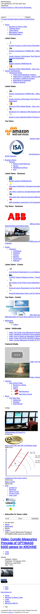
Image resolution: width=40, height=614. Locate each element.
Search (7, 601)
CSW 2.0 (10, 612)
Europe (15, 166)
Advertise (12, 490)
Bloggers (16, 402)
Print (7, 552)
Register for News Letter (18, 27)
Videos (15, 324)
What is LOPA (10, 482)
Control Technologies (12, 71)
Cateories (12, 249)
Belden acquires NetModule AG (20, 64)
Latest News (13, 30)
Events (7, 247)
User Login (13, 495)
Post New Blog (14, 398)
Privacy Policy (14, 493)
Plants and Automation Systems (24, 75)
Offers (15, 389)
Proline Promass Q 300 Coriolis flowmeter (24, 46)
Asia (14, 170)
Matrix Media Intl (6, 592)
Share (3, 580)
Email (7, 554)
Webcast (16, 261)
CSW (6, 486)
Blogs (7, 396)
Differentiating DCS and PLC (15, 432)
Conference (17, 251)
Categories (17, 400)
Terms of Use (14, 491)
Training (16, 255)
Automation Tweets (16, 32)
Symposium (17, 259)
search (3, 17)
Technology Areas (15, 73)
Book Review (18, 404)
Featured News (14, 28)
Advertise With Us (11, 603)
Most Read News (15, 34)
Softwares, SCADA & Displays (24, 79)
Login (7, 599)
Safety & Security (19, 82)
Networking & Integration (22, 80)
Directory (8, 381)
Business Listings (19, 385)
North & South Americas (21, 164)
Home (7, 25)
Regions (12, 162)
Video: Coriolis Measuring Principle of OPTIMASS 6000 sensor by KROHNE (19, 543)
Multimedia (9, 321)
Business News (10, 160)
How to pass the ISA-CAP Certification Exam (21, 446)
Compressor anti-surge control (16, 478)
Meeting (16, 257)
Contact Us (13, 488)
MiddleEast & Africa (20, 168)
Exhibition (16, 253)
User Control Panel (15, 383)
